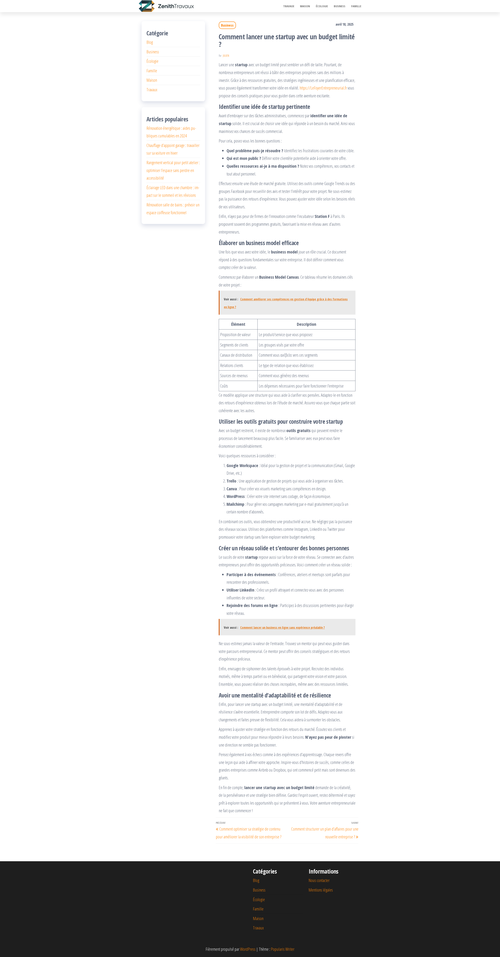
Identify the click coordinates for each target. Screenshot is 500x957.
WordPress (247, 949)
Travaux (288, 6)
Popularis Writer (282, 949)
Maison (305, 6)
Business (339, 6)
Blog (149, 42)
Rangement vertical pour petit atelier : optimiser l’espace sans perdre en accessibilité (173, 170)
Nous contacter (319, 880)
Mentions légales (321, 890)
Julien (226, 55)
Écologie (322, 6)
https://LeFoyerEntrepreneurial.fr (323, 88)
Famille (356, 6)
